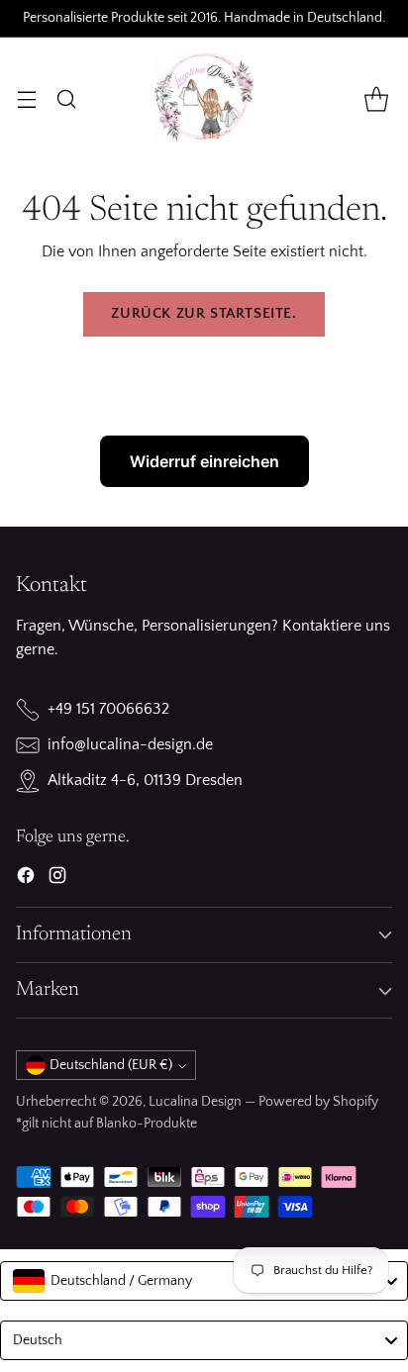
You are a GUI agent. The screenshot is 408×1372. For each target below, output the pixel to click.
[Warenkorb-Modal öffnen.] (376, 98)
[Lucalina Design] (204, 99)
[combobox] (204, 1281)
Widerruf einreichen (204, 461)
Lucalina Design (195, 1102)
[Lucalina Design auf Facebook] (26, 879)
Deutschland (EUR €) (111, 1065)
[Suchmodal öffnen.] (66, 98)
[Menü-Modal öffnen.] (26, 98)
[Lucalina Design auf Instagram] (57, 879)
